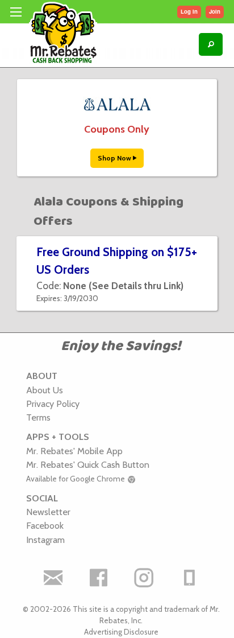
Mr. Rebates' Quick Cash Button (87, 464)
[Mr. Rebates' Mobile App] (189, 577)
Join (214, 11)
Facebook (45, 525)
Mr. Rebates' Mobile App (74, 450)
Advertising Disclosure (121, 631)
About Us (44, 390)
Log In (189, 11)
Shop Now (115, 158)
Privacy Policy (53, 403)
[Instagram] (143, 577)
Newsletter (48, 511)
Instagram (45, 539)
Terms (38, 417)
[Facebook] (98, 577)
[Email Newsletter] (52, 577)
